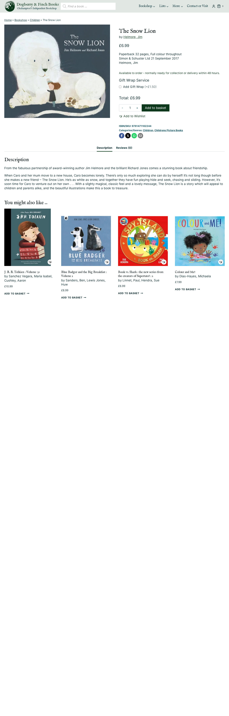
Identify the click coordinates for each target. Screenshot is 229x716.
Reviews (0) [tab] (124, 147)
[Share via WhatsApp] (134, 135)
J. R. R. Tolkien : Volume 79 (22, 272)
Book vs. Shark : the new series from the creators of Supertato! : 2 (140, 274)
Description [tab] (104, 147)
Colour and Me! (185, 272)
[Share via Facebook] (121, 135)
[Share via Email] (140, 135)
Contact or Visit (197, 6)
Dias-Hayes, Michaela (195, 276)
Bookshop (20, 20)
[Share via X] (128, 135)
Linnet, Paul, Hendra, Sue (141, 280)
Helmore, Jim (132, 37)
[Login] (213, 6)
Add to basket (155, 108)
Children (35, 20)
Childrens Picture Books (168, 130)
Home (8, 20)
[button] (132, 116)
